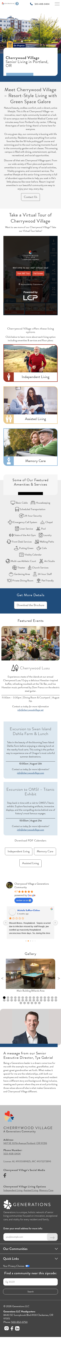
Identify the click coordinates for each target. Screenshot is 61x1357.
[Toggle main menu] (57, 4)
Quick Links (11, 1259)
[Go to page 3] (32, 940)
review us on (22, 900)
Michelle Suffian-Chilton (28, 910)
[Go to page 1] (28, 940)
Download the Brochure (30, 605)
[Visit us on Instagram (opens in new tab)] (6, 1328)
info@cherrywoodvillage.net (30, 710)
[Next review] (55, 922)
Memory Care (45, 851)
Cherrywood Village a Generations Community (31, 885)
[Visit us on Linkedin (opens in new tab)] (17, 1328)
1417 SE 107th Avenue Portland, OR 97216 (25, 1143)
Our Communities (15, 1249)
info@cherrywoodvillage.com (30, 773)
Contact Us (30, 197)
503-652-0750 (19, 1322)
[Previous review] (5, 922)
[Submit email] (52, 1237)
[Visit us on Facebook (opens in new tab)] (4, 1175)
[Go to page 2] (30, 940)
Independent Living (19, 851)
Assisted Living (30, 863)
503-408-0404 (41, 4)
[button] (30, 974)
